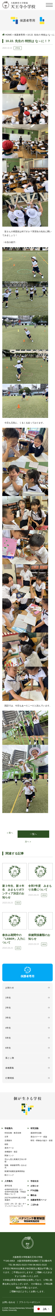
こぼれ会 (34, 1204)
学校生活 (34, 1181)
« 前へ (10, 833)
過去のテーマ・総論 (39, 1137)
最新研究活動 (36, 1133)
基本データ (9, 1148)
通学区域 (8, 1186)
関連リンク (9, 1155)
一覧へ (33, 834)
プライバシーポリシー (29, 1302)
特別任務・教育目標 (13, 1133)
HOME (8, 35)
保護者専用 (19, 35)
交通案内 (8, 1140)
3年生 (8, 1017)
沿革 (6, 1137)
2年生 (8, 1007)
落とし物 (9, 1058)
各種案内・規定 (11, 1152)
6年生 (8, 1048)
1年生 (8, 997)
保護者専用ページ (38, 1200)
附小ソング (9, 1175)
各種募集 (9, 1068)
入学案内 (9, 1181)
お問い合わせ (8, 1302)
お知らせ (9, 987)
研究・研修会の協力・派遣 (42, 1140)
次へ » (28, 841)
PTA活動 (34, 1190)
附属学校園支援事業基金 (15, 1171)
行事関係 (9, 1078)
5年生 (8, 1038)
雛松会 (34, 1195)
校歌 (6, 1144)
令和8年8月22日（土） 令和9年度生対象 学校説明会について (15, 1191)
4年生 (8, 1028)
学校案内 (9, 1128)
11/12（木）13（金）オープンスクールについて (15, 1205)
